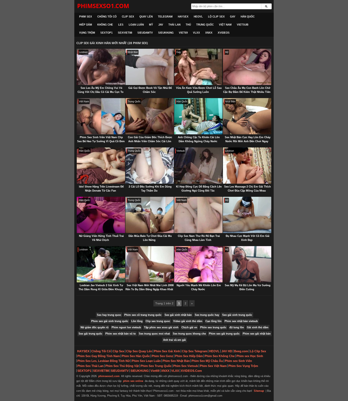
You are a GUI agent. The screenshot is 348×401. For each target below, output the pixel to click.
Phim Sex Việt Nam (213, 366)
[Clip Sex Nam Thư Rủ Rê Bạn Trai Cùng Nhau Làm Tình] (198, 215)
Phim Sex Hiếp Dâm (189, 356)
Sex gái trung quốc (90, 333)
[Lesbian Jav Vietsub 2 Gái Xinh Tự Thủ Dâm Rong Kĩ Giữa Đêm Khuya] (101, 264)
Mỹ (151, 24)
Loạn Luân (136, 24)
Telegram (165, 16)
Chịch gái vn (189, 327)
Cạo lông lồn (213, 321)
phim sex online (133, 380)
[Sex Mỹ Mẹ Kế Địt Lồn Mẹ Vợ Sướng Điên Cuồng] (247, 264)
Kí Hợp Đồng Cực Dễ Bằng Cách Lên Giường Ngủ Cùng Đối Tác (199, 188)
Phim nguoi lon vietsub (126, 327)
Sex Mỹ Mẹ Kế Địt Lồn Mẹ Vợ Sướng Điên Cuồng (247, 287)
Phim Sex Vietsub (185, 366)
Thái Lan (174, 24)
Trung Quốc (205, 24)
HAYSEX (183, 16)
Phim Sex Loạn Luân (146, 361)
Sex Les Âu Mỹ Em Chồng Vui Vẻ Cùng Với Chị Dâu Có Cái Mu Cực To (100, 89)
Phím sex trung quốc (213, 327)
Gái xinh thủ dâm (257, 327)
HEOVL (198, 16)
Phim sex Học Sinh (249, 356)
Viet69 (183, 32)
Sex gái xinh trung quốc (237, 314)
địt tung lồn (236, 327)
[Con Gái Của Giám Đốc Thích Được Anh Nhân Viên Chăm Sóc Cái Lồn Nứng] (149, 116)
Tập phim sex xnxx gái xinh (161, 327)
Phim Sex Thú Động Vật (122, 366)
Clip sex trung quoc (158, 321)
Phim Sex (85, 16)
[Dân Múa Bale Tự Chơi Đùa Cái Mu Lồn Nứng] (149, 215)
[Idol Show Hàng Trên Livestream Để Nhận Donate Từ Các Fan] (101, 165)
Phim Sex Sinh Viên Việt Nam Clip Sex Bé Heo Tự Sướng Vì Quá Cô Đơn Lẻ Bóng (101, 141)
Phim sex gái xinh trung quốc (109, 321)
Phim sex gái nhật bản (257, 333)
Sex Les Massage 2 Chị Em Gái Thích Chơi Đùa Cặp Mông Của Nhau (247, 188)
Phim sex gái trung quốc (224, 333)
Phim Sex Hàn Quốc (136, 356)
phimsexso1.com (109, 376)
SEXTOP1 (106, 32)
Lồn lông (137, 321)
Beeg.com (241, 351)
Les (120, 24)
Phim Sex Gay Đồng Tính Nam (98, 356)
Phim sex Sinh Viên (238, 361)
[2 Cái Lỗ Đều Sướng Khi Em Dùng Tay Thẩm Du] (149, 165)
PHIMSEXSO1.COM (103, 6)
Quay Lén (146, 16)
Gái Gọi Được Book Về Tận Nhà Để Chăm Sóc (150, 89)
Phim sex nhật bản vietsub (241, 321)
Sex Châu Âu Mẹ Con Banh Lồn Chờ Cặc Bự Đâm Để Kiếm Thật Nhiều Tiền (246, 89)
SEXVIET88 (125, 32)
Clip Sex (128, 16)
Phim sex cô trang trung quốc (143, 314)
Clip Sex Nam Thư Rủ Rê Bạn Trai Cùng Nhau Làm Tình (199, 237)
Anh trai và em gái (174, 339)
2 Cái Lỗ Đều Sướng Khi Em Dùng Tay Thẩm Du (150, 188)
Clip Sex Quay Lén (139, 351)
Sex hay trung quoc (109, 314)
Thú (188, 24)
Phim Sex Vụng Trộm (243, 366)
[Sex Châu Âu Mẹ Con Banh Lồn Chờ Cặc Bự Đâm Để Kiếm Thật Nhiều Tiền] (247, 67)
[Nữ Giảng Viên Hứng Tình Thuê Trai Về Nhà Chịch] (101, 215)
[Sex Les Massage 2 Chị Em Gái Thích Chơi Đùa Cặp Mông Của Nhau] (247, 165)
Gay (232, 16)
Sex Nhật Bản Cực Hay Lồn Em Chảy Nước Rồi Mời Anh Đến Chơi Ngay (247, 139)
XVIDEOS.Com (191, 370)
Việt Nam (225, 24)
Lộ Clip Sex (216, 16)
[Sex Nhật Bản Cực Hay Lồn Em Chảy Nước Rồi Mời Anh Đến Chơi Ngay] (247, 116)
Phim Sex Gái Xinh (167, 351)
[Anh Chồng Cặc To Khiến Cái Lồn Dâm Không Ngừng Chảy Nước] (198, 116)
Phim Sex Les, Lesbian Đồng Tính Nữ (103, 361)
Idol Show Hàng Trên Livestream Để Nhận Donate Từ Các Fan (101, 188)
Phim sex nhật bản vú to (120, 333)
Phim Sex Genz (162, 356)
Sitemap (259, 390)
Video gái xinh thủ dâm (187, 321)
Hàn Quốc (248, 16)
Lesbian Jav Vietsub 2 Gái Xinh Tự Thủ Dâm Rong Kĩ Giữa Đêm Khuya (101, 287)
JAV (160, 24)
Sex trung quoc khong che (189, 333)
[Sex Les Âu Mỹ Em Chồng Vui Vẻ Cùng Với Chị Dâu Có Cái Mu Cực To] (101, 67)
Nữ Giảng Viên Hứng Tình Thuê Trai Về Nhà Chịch (101, 237)
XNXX (208, 32)
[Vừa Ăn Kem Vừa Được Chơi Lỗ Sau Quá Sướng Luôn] (198, 67)
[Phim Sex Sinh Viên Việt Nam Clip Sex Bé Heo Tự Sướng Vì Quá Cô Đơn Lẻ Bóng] (101, 116)
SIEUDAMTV (145, 32)
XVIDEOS (224, 32)
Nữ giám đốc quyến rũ (95, 327)
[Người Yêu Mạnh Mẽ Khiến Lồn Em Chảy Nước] (198, 264)
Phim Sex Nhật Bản (176, 361)
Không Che (105, 24)
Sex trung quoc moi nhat (154, 333)
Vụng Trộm (87, 32)
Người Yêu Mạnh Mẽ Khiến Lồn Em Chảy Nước (199, 287)
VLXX (196, 32)
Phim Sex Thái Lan (90, 366)
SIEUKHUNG (166, 32)
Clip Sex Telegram (194, 351)
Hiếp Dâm (85, 24)
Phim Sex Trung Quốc (156, 366)
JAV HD (226, 351)
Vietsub (242, 24)
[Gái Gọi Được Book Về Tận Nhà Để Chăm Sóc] (149, 67)
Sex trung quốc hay (207, 314)
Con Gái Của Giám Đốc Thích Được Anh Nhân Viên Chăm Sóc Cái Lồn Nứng (150, 141)
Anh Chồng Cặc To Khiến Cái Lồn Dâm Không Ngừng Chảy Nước (199, 139)
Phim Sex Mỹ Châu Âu (207, 361)
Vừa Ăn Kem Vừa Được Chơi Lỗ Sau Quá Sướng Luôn (199, 89)
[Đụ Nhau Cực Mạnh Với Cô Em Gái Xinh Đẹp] (247, 215)
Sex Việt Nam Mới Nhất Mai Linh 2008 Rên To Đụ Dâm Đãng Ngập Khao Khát (149, 287)
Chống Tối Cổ (107, 16)
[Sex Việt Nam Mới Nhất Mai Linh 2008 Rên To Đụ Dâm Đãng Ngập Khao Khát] (149, 264)
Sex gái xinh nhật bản (178, 314)
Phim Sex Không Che (220, 356)
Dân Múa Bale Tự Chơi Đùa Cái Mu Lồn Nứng (150, 237)
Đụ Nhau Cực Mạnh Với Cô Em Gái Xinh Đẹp (247, 237)
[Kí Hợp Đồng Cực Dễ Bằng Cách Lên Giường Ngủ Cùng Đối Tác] (198, 165)
